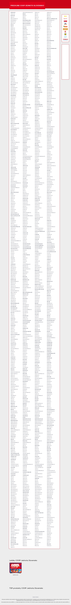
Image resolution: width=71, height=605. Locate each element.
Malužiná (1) (37, 273)
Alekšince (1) (49, 12)
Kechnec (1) (49, 187)
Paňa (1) (48, 328)
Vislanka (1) (25, 504)
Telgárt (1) (49, 453)
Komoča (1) (13, 201)
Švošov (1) (25, 451)
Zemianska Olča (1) (26, 531)
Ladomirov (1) (13, 228)
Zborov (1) (49, 528)
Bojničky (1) (13, 40)
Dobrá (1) (24, 84)
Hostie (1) (36, 137)
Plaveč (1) (48, 339)
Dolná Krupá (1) (50, 85)
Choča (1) (48, 156)
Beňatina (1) (13, 28)
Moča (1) (48, 282)
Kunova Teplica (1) (14, 225)
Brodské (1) (13, 51)
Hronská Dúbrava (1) (26, 146)
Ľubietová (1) (25, 257)
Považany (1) (37, 353)
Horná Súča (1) (37, 129)
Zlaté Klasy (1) (13, 534)
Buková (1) (49, 54)
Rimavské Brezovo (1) (51, 378)
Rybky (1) (12, 390)
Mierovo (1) (49, 279)
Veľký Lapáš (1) (13, 498)
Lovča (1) (12, 254)
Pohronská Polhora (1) (15, 348)
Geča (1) (36, 112)
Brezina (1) (13, 48)
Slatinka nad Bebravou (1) (39, 406)
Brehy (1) (36, 45)
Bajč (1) (24, 17)
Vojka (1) (12, 509)
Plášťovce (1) (25, 337)
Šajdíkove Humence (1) (27, 439)
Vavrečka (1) (13, 481)
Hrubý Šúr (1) (25, 148)
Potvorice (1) (25, 353)
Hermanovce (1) (25, 121)
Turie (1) (36, 472)
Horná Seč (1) (25, 129)
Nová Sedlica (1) (13, 309)
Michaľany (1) (25, 281)
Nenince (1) (49, 298)
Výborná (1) (13, 515)
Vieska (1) (24, 501)
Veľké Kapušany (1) (26, 489)
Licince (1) (24, 237)
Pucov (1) (24, 365)
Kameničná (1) (13, 184)
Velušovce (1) (37, 500)
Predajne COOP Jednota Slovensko (27, 5)
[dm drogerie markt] (65, 24)
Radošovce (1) (37, 370)
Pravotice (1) (25, 356)
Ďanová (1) (37, 76)
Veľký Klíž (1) (25, 497)
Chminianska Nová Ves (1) (27, 156)
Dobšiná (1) (13, 85)
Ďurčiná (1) (13, 106)
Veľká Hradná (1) (50, 484)
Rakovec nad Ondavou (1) (39, 373)
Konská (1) (37, 201)
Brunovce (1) (37, 51)
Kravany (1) (49, 215)
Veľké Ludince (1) (50, 490)
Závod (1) (12, 528)
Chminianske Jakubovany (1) (40, 156)
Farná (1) (12, 109)
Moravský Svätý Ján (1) (39, 287)
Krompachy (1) (13, 220)
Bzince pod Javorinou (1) (27, 59)
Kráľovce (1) (37, 212)
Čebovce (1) (25, 68)
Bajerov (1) (37, 17)
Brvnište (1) (25, 53)
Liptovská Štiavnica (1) (15, 245)
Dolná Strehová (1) (50, 87)
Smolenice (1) (37, 412)
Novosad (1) (49, 311)
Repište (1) (37, 376)
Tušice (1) (24, 473)
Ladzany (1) (25, 228)
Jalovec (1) (25, 168)
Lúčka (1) (36, 259)
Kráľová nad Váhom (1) (27, 212)
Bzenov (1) (12, 59)
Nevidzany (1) (13, 301)
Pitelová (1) (13, 337)
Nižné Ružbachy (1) (38, 304)
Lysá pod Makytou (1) (26, 264)
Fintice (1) (24, 109)
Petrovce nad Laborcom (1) (27, 336)
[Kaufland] (65, 32)
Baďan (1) (24, 15)
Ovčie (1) (48, 326)
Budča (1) (12, 54)
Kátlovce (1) (25, 187)
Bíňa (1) (36, 32)
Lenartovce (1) (25, 234)
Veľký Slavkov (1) (50, 498)
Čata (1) (48, 67)
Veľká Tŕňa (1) (13, 487)
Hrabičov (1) (49, 139)
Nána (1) (36, 293)
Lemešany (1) (13, 234)
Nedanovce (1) (25, 295)
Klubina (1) (49, 193)
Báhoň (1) (48, 15)
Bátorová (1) (13, 23)
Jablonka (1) (37, 165)
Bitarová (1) (49, 32)
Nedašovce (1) (37, 295)
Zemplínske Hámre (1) (27, 533)
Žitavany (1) (25, 545)
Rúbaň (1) (24, 384)
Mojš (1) (48, 284)
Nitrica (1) (24, 303)
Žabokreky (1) (13, 539)
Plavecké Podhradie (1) (51, 337)
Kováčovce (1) (13, 209)
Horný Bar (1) (49, 134)
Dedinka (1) (13, 78)
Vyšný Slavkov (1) (50, 520)
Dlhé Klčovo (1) (49, 82)
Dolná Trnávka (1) (38, 89)
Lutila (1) (24, 262)
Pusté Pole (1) (13, 367)
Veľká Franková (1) (38, 484)
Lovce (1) (48, 253)
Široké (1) (12, 445)
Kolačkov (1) (49, 196)
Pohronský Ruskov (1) (27, 348)
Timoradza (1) (25, 456)
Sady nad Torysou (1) (26, 392)
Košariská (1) (37, 204)
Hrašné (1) (25, 143)
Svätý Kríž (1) (25, 436)
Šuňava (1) (37, 448)
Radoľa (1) (12, 370)
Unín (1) (12, 478)
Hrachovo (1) (49, 142)
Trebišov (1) (37, 462)
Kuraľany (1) (25, 225)
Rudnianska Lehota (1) (15, 386)
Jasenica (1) (13, 171)
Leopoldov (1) (49, 234)
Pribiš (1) (48, 359)
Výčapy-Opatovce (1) (26, 515)
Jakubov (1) (49, 167)
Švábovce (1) (13, 451)
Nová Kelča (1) (25, 307)
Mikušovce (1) (25, 282)
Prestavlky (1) (13, 359)
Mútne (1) (24, 290)
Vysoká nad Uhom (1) (51, 517)
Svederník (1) (49, 436)
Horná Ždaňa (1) (26, 131)
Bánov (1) (36, 18)
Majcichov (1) (37, 265)
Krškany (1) (37, 220)
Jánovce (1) (25, 170)
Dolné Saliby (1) (13, 92)
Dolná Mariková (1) (14, 87)
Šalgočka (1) (49, 439)
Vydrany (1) (37, 515)
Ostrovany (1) (37, 325)
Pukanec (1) (49, 365)
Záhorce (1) (37, 522)
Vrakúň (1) (24, 512)
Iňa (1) (36, 162)
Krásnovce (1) (37, 215)
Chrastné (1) (13, 159)
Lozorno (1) (49, 254)
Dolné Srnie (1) (25, 92)
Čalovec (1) (49, 65)
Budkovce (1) (37, 54)
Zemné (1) (49, 531)
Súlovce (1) (37, 434)
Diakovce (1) (13, 81)
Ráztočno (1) (25, 375)
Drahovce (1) (37, 96)
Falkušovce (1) (49, 107)
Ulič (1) (48, 476)
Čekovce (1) (13, 70)
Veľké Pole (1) (13, 492)
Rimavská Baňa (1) (26, 378)
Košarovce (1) (49, 204)
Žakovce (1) (37, 539)
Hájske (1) (36, 117)
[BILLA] (65, 16)
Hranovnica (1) (13, 143)
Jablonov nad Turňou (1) (51, 165)
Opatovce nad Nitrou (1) (39, 318)
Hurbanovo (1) (37, 151)
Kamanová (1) (37, 181)
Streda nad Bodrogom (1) (15, 429)
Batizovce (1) (49, 21)
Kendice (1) (13, 189)
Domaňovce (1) (13, 96)
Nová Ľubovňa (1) (50, 307)
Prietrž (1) (48, 361)
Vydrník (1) (49, 515)
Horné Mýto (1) (13, 132)
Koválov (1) (25, 209)
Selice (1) (12, 398)
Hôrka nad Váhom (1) (26, 139)
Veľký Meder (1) (37, 498)
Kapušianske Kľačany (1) (15, 187)
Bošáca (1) (49, 42)
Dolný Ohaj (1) (37, 93)
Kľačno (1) (12, 190)
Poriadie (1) (13, 351)
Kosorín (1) (49, 203)
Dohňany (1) (25, 85)
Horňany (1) (37, 131)
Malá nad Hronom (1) (26, 268)
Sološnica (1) (49, 417)
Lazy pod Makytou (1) (38, 229)
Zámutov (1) (25, 525)
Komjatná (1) (49, 200)
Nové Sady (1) (25, 311)
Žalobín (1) (49, 539)
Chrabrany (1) (49, 157)
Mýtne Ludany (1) (14, 292)
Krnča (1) (48, 218)
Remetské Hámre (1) (26, 376)
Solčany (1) (37, 417)
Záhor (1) (24, 522)
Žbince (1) (36, 540)
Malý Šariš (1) (13, 275)
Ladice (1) (36, 226)
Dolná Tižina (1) (25, 89)
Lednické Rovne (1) (14, 231)
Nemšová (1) (37, 298)
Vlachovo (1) (49, 506)
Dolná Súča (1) (13, 89)
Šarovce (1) (37, 442)
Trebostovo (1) (49, 462)
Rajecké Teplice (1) (14, 373)
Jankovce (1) (49, 168)
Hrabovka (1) (25, 140)
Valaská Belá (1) (50, 478)
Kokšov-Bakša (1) (38, 196)
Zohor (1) (12, 536)
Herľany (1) (13, 121)
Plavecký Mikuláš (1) (14, 339)
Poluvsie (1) (25, 350)
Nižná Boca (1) (49, 303)
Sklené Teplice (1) (38, 404)
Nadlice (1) (49, 292)
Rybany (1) (49, 389)
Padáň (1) (12, 328)
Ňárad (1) (48, 293)
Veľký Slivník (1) (13, 500)
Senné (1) (12, 400)
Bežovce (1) (13, 31)
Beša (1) (48, 28)
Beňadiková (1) (37, 26)
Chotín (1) (36, 157)
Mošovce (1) (13, 289)
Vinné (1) (48, 503)
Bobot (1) (36, 35)
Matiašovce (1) (13, 278)
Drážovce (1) (13, 98)
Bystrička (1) (25, 57)
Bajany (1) (12, 17)
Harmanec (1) (49, 118)
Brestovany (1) (25, 46)
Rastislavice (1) (49, 373)
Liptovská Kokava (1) (14, 243)
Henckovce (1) (49, 120)
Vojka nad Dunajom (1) (27, 509)
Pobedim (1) (49, 340)
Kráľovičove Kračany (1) (51, 212)
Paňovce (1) (13, 329)
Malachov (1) (13, 270)
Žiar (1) (48, 542)
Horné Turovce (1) (38, 134)
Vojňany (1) (49, 509)
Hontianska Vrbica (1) (50, 126)
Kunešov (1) (49, 223)
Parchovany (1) (49, 329)
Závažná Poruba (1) (50, 526)
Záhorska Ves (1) (50, 522)
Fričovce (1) (37, 109)
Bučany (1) (49, 53)
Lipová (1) (12, 242)
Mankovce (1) (37, 275)
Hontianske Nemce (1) (27, 128)
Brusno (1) (49, 51)
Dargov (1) (49, 76)
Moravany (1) (49, 286)
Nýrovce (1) (37, 312)
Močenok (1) (13, 284)
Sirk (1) (36, 401)
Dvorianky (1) (13, 107)
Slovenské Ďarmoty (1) (39, 411)
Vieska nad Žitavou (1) (39, 501)
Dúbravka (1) (37, 101)
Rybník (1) (24, 390)
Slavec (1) (48, 406)
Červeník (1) (37, 71)
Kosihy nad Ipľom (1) (38, 203)
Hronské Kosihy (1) (50, 146)
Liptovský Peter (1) (50, 248)
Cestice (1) (49, 60)
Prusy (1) (36, 364)
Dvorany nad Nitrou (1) (39, 106)
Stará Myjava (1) (13, 426)
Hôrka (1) (12, 139)
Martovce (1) (37, 276)
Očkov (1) (24, 314)
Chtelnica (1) (49, 159)
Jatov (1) (48, 173)
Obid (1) (48, 312)
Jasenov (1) (37, 171)
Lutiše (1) (48, 262)
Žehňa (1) (48, 540)
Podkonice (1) (13, 345)
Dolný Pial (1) (49, 93)
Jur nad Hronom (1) (38, 178)
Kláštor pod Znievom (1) (51, 190)
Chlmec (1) (25, 154)
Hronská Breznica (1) (14, 146)
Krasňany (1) (37, 214)
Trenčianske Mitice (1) (51, 464)
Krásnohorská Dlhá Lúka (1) (28, 215)
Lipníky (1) (49, 240)
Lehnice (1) (25, 231)
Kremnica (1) (25, 217)
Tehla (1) (48, 451)
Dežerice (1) (49, 79)
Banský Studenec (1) (50, 20)
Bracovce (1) (25, 43)
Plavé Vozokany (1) (38, 337)
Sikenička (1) (13, 401)
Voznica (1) (25, 511)
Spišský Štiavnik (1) (50, 422)
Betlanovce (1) (37, 29)
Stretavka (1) (49, 429)
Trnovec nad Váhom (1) (39, 467)
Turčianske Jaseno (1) (51, 470)
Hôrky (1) (36, 139)
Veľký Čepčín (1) (26, 495)
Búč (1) (36, 53)
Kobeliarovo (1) (25, 195)
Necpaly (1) (13, 295)
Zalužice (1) (49, 523)
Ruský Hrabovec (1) (14, 389)
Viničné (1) (37, 503)
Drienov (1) (25, 98)
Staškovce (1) (25, 428)
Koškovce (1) (37, 206)
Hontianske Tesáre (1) (39, 128)
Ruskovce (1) (49, 387)
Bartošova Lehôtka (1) (27, 21)
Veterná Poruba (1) (14, 501)
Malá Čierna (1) (25, 267)
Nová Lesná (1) (37, 307)
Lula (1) (12, 262)
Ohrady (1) (12, 315)
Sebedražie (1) (49, 393)
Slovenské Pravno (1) (50, 411)
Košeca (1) (12, 206)
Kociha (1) (36, 195)
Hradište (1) (49, 140)
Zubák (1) (24, 536)
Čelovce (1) (37, 70)
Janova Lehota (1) (14, 170)
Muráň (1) (24, 289)
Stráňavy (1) (37, 428)
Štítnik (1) (36, 447)
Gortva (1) (12, 115)
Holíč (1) (24, 126)
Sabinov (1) (49, 390)
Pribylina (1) (25, 361)
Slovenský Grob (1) (14, 412)
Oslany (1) (49, 323)
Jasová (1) (24, 173)
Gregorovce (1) (25, 115)
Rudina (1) (37, 384)
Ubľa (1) (36, 475)
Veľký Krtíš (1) (37, 497)
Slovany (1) (37, 409)
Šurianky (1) (13, 450)
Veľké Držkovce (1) (38, 487)
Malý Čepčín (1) (50, 273)
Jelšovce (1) (25, 176)
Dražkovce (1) (49, 96)
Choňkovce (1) (13, 157)
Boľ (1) (24, 40)
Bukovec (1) (13, 56)
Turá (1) (12, 470)
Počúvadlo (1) (13, 342)
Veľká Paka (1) (49, 486)
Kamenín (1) (25, 184)
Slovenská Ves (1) (14, 411)
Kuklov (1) (12, 223)
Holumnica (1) (37, 126)
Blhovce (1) (25, 35)
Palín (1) (36, 328)
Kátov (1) (36, 187)
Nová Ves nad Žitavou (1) (27, 309)
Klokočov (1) (37, 193)
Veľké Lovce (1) (37, 490)
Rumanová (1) (49, 386)
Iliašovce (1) (13, 162)
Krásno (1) (49, 214)
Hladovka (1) (37, 121)
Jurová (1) (49, 178)
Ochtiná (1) (37, 315)
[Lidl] (65, 34)
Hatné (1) (24, 120)
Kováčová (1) (49, 207)
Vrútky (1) (48, 514)
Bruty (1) (12, 53)
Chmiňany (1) (13, 156)
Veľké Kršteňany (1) (14, 490)
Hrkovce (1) (13, 145)
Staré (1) (36, 426)
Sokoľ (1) (48, 415)
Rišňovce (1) (37, 379)
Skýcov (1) (49, 404)
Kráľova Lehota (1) (14, 212)
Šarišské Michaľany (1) (15, 442)
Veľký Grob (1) (49, 495)
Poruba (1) (25, 351)
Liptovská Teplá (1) (26, 245)
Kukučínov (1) (25, 223)
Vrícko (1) (36, 514)
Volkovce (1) (13, 511)
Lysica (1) (36, 264)
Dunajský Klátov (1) (50, 104)
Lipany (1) (24, 240)
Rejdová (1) (13, 376)
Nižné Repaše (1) (26, 304)
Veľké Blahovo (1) (26, 487)
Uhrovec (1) (25, 476)
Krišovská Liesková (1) (39, 217)
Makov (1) (48, 265)
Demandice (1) (49, 78)
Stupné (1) (49, 431)
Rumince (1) (13, 387)
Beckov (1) (49, 23)
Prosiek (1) (12, 364)
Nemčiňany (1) (13, 298)
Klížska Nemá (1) (26, 193)
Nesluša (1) (25, 300)
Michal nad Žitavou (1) (15, 281)
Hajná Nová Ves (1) (14, 117)
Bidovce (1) (25, 31)
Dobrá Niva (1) (37, 84)
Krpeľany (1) (25, 220)
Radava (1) (49, 368)
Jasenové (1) (49, 171)
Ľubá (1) (24, 256)
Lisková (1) (25, 250)
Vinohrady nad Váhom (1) (15, 504)
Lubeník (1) (49, 256)
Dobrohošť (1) (49, 84)
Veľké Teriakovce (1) (38, 492)
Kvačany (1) (49, 225)
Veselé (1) (48, 500)
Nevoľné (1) (25, 301)
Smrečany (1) (25, 414)
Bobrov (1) (49, 35)
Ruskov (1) (37, 387)
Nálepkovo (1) (13, 293)
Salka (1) (36, 392)
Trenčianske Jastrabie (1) (39, 464)
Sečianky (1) (25, 395)
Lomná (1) (12, 253)
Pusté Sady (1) (25, 367)
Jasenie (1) (25, 171)
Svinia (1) (24, 437)
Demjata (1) (13, 79)
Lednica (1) (49, 229)
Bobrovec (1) (13, 37)
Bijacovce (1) (25, 32)
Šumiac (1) (25, 448)
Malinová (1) (25, 273)
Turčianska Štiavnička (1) (39, 470)
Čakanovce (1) (25, 65)
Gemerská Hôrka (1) (50, 112)
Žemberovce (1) (37, 542)
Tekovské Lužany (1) (26, 453)
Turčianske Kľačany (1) (15, 472)
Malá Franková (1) (38, 267)
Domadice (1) (37, 95)
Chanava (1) (37, 153)
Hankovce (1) (37, 118)
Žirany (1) (12, 545)
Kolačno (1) (13, 198)
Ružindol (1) (25, 389)
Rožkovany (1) (13, 384)
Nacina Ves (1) (37, 292)
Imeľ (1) (24, 162)
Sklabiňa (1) (13, 404)
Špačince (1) (49, 445)
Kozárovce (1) (49, 209)
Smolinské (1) (49, 412)
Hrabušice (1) (37, 140)
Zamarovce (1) (13, 525)
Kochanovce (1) (49, 195)
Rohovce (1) (13, 381)
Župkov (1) (12, 547)
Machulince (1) (25, 265)
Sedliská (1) (13, 397)
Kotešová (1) (25, 207)
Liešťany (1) (25, 239)
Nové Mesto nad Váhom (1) (15, 311)
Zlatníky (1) (49, 534)
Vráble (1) (48, 511)
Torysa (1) (48, 459)
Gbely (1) (24, 112)
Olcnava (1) (13, 317)
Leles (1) (48, 232)
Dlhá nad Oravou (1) (14, 82)
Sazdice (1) (37, 393)
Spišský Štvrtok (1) (14, 423)
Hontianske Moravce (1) (15, 128)
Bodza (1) (48, 37)
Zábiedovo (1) (13, 522)
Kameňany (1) (49, 181)
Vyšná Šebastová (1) (14, 520)
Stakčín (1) (25, 423)
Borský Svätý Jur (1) (14, 42)
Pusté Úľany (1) (37, 367)
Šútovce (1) (37, 450)
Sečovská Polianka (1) (39, 395)
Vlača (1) (36, 506)
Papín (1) (24, 329)
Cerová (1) (25, 60)
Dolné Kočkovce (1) (14, 90)
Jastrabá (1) (37, 173)
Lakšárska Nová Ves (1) (39, 228)
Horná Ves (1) (13, 131)
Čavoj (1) (12, 68)
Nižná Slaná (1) (13, 304)
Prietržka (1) (13, 362)
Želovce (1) (25, 542)
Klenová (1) (37, 192)
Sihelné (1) (49, 400)
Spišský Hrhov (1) (26, 422)
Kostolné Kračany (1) (26, 204)
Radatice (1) (37, 368)
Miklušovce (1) (13, 282)
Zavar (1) (36, 526)
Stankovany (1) (49, 423)
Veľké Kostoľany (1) (38, 489)
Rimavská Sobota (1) (38, 378)
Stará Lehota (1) (38, 425)
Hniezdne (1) (37, 123)
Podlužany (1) (25, 345)
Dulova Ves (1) (37, 103)
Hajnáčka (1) (25, 117)
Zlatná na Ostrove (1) (38, 534)
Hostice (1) (25, 137)
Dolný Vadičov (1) (26, 95)
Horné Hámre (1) (50, 131)
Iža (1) (12, 165)
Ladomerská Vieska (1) (51, 226)
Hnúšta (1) (49, 123)
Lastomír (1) (49, 228)
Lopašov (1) (25, 253)
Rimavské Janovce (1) (14, 379)
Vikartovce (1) (13, 503)
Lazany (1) (25, 229)
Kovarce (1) (37, 209)
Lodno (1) (12, 251)
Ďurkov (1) (24, 106)
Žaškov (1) (25, 540)
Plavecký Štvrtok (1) (38, 339)
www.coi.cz (52, 600)
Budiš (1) (24, 54)
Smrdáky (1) (13, 414)
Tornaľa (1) (37, 459)
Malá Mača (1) (13, 268)
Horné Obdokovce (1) (26, 132)
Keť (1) (24, 189)
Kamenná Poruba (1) (38, 184)
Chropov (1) (37, 159)
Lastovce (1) (13, 229)
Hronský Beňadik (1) (14, 148)
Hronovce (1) (49, 145)
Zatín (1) (48, 525)
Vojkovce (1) (37, 509)
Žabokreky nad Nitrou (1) (27, 539)
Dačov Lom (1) (25, 76)
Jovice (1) (12, 178)
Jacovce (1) (25, 167)
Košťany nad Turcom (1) (51, 206)
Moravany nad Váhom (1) (15, 287)
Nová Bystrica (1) (38, 306)
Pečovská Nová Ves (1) (27, 334)
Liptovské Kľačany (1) (51, 245)
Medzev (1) (49, 278)
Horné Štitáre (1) (26, 134)
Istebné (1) (25, 164)
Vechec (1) (49, 481)
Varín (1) (36, 479)
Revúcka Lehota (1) (14, 378)
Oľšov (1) (48, 317)
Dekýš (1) (36, 78)
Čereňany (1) (49, 70)
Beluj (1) (12, 26)
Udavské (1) (49, 475)
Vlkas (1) (36, 508)
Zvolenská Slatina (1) (38, 537)
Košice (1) (24, 206)
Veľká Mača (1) (37, 486)
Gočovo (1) (37, 114)
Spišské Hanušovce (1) (27, 420)
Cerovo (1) (37, 60)
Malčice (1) (49, 270)
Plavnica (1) (13, 340)
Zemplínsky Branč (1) (38, 533)
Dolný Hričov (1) (13, 93)
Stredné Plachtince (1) (27, 429)
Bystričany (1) (13, 57)
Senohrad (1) (25, 400)
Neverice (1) (49, 300)
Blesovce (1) (13, 35)
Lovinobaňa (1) (37, 254)
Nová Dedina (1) (50, 306)
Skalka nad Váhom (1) (39, 403)
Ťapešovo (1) (37, 451)
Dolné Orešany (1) (38, 90)
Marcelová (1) (49, 275)
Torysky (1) (13, 461)
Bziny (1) (36, 59)
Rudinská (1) (49, 384)
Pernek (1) (37, 334)
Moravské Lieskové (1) (27, 287)
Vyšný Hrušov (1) (26, 520)
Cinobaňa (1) (37, 62)
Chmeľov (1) (37, 154)
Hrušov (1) (37, 148)
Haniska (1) (25, 118)
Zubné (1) (48, 536)
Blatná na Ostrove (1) (26, 34)
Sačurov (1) (13, 392)
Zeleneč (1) (13, 531)
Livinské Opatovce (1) (51, 250)
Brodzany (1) (25, 51)
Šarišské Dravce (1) (38, 440)
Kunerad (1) (37, 223)
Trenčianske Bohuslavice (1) (28, 464)
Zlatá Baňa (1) (49, 533)
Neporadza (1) (13, 300)
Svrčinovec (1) (49, 437)
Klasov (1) (36, 190)
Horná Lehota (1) (50, 128)
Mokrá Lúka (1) (25, 286)
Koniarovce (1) (25, 201)
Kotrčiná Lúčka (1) (38, 207)
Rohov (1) (48, 379)
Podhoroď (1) (37, 343)
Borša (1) (24, 42)
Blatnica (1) (37, 34)
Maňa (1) (24, 275)
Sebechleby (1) (13, 395)
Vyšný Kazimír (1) (38, 520)
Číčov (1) (12, 73)
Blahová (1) (13, 34)
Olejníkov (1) (25, 317)
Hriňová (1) (49, 143)
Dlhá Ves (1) (37, 82)
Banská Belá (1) (13, 20)
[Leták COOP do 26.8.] (15, 568)
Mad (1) (48, 264)
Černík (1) (24, 71)
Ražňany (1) (37, 375)
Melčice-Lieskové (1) (38, 279)
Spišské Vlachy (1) (14, 422)
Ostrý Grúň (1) (49, 325)
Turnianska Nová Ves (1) (51, 472)
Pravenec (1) (13, 356)
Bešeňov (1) (13, 29)
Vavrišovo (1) (25, 481)
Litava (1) (36, 250)
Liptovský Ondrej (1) (38, 248)
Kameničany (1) (49, 182)
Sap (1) (12, 393)
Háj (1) (48, 115)
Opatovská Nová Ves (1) (51, 318)
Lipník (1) (36, 240)
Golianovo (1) (49, 114)
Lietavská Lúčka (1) (50, 239)
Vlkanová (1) (25, 508)
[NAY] (65, 37)
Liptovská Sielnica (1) (50, 243)
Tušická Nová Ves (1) (38, 473)
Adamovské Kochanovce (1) (28, 12)
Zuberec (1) (37, 536)
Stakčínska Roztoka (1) (39, 423)
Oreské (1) (12, 323)
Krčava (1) (12, 217)
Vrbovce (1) (49, 512)
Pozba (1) (24, 354)
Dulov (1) (24, 103)
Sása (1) (24, 393)
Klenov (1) (24, 192)
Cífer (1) (12, 62)
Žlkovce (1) (37, 545)
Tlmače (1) (49, 456)
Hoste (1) (12, 137)
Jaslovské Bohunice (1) (15, 173)
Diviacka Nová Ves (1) (26, 81)
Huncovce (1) (25, 151)
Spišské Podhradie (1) (39, 420)
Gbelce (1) (12, 112)
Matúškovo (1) (25, 278)
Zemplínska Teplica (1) (15, 533)
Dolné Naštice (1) (26, 90)
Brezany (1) (49, 46)
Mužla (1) (36, 290)
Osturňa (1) (13, 326)
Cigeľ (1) (24, 62)
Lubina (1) (36, 257)
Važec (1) (36, 481)
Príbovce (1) (13, 361)
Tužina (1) (48, 473)
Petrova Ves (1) (49, 334)
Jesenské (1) (37, 176)
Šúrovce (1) (25, 450)
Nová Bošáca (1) (26, 306)
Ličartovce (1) (37, 237)
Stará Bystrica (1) (14, 425)
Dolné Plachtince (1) (50, 90)
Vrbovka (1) (13, 514)
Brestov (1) (13, 46)
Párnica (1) (13, 331)
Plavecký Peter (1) (26, 339)
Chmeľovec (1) (49, 154)
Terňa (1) (36, 454)
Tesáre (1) (49, 454)
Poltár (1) (12, 350)
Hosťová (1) (49, 137)
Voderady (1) (49, 508)
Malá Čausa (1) (13, 267)
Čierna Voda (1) (25, 73)
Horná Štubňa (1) (50, 129)
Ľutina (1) (36, 262)
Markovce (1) (13, 276)
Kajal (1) (12, 179)
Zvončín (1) (49, 537)
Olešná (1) (37, 317)
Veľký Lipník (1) (25, 498)
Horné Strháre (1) (14, 134)
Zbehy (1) (36, 528)
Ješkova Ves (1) (50, 176)
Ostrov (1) (24, 325)
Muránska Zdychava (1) (15, 290)
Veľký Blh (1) (13, 495)
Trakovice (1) (49, 461)
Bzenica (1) (49, 57)
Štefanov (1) (13, 447)
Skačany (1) (49, 401)
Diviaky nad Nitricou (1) (39, 81)
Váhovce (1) (25, 478)
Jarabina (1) (37, 170)
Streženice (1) (13, 431)
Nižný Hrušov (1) (50, 304)
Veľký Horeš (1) (13, 497)
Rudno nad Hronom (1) (39, 386)
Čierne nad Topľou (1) (51, 73)
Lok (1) (24, 251)
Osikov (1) (36, 323)
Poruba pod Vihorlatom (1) (39, 351)
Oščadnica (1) (37, 326)
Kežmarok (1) (37, 189)
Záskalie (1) (37, 525)
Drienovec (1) (37, 98)
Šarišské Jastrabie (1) (51, 440)
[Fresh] (65, 26)
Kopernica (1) (13, 203)
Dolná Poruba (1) (26, 87)
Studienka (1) (25, 431)
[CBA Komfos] (65, 19)
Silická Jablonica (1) (26, 401)
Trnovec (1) (25, 467)
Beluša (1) (24, 26)
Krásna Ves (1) (25, 214)
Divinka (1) (49, 81)
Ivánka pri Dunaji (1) (38, 164)
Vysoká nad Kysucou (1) (39, 517)
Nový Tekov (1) (25, 312)
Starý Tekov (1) (49, 426)
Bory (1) (36, 42)
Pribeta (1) (37, 359)
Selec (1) (48, 397)
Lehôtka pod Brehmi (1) (51, 231)
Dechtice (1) (25, 78)
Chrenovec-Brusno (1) (27, 159)
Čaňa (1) (12, 67)
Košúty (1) (12, 207)
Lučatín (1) (49, 257)
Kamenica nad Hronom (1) (39, 182)
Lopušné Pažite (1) (38, 253)
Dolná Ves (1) (49, 89)
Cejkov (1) (12, 60)
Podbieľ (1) (25, 342)
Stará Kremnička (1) (26, 425)
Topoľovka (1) (25, 459)
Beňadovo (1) (49, 26)
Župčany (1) (49, 545)
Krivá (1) (48, 217)
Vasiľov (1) (49, 479)
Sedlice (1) (49, 395)
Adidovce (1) (37, 12)
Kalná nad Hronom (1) (51, 179)
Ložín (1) (12, 256)
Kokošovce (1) (25, 196)
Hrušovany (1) (49, 148)
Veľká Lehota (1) (13, 486)
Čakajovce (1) (13, 65)
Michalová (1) (37, 281)
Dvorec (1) (49, 106)
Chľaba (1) (49, 153)
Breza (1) (36, 46)
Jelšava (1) (13, 176)
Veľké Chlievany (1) (14, 489)
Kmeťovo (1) (13, 195)
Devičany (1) (37, 79)
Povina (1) (12, 354)
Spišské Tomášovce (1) (51, 420)
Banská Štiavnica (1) (38, 20)
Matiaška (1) (49, 276)
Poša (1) (12, 353)
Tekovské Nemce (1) (38, 453)
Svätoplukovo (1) (50, 434)
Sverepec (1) (13, 437)
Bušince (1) (37, 56)
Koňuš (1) (48, 201)
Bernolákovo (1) (37, 28)
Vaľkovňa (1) (25, 479)
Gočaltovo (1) (25, 114)
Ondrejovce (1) (25, 318)
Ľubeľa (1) (36, 256)
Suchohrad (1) (13, 434)
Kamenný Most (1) (50, 184)
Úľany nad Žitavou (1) (38, 476)
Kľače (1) (48, 189)
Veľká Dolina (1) (25, 484)
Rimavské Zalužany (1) (27, 379)
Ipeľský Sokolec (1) (14, 164)
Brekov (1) (49, 45)
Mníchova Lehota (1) (38, 282)
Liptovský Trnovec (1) (14, 250)
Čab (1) (48, 62)
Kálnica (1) (25, 181)
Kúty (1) (36, 225)
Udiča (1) (12, 476)
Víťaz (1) (24, 506)
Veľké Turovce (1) (50, 492)
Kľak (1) (24, 190)
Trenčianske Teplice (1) (15, 465)
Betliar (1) (48, 29)
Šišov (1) (24, 445)
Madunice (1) (13, 265)
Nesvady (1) (37, 300)
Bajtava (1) (49, 17)
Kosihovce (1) (25, 203)
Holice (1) (12, 126)
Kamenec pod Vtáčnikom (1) (16, 182)
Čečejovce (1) (37, 68)
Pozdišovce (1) (37, 354)
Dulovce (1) (49, 103)
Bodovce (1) (37, 37)
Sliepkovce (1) (25, 409)
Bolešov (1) (37, 40)
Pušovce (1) (49, 367)
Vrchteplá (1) (25, 514)
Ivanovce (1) (49, 164)
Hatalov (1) (13, 120)
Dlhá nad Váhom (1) (26, 82)
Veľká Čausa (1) (13, 484)
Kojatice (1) (13, 196)
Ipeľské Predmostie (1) (51, 162)
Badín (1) (36, 15)
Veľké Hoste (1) (49, 487)
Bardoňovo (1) (13, 21)
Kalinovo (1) (37, 179)
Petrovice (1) (37, 336)
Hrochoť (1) (25, 145)
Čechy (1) (48, 68)
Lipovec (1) (37, 242)
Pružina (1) (49, 364)
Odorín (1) (49, 314)
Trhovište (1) (49, 465)
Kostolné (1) (13, 204)
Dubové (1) (13, 101)
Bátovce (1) (37, 23)
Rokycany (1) (49, 381)
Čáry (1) (24, 67)
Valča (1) (12, 479)
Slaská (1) (24, 406)
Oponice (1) (13, 320)
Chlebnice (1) (13, 154)
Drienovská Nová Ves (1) (51, 98)
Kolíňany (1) (49, 198)
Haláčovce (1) (49, 117)
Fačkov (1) (37, 107)
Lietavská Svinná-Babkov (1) (16, 240)
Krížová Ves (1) (25, 218)
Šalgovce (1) (13, 440)
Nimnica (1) (37, 301)
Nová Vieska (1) (37, 309)
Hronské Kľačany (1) (38, 146)
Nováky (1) (49, 309)
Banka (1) (24, 18)
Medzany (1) (37, 278)
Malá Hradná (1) (50, 267)
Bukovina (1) (25, 56)
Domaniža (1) (49, 95)
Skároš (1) (49, 403)
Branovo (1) (49, 43)
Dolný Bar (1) (49, 92)
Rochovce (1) (37, 381)
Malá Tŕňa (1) (37, 268)
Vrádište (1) (13, 512)
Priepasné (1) (37, 361)
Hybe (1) (24, 153)
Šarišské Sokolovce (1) (27, 442)
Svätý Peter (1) (37, 436)
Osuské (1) (25, 326)
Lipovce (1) (25, 242)
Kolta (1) (12, 200)
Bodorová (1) (25, 37)
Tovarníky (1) (37, 461)
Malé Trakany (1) (14, 273)
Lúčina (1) (24, 259)
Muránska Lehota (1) (50, 289)
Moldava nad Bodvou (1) (39, 286)
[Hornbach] (65, 29)
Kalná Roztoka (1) (14, 181)
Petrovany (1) (13, 336)
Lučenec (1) (13, 259)
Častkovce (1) (37, 67)
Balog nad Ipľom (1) (14, 18)
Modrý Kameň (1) (26, 284)
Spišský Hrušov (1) (38, 422)
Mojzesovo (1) (13, 286)
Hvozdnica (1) (13, 153)
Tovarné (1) (25, 461)
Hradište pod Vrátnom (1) (15, 142)
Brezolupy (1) (37, 48)
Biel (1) (36, 31)
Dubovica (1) (25, 101)
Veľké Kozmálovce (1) (51, 489)
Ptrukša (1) (13, 365)
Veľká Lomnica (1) (26, 486)
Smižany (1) (25, 412)
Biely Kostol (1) (13, 32)
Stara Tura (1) (25, 426)
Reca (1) (48, 375)
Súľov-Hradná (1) (26, 434)
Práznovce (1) (37, 356)
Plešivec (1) (25, 340)
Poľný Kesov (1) (37, 348)
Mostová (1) (49, 287)
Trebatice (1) (25, 462)
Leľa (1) (36, 232)
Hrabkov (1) (13, 140)
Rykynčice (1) (37, 390)
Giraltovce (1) (13, 114)
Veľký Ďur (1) (37, 495)
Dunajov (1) (13, 104)
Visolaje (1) (37, 504)
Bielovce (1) (49, 31)
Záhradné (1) (13, 523)
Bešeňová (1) (25, 29)
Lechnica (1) (13, 232)
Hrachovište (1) (37, 142)
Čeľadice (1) (25, 70)
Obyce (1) (12, 314)
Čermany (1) (13, 71)
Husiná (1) (49, 151)
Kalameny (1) (25, 179)
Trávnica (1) (13, 462)
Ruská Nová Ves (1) (26, 387)
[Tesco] (65, 39)
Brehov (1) (24, 45)
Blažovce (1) (49, 34)
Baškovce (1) (37, 21)
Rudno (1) (24, 386)
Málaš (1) (24, 270)
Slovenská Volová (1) (26, 411)
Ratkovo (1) (13, 375)
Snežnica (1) (37, 414)
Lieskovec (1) (13, 239)
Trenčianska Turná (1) (14, 464)
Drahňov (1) (25, 96)
